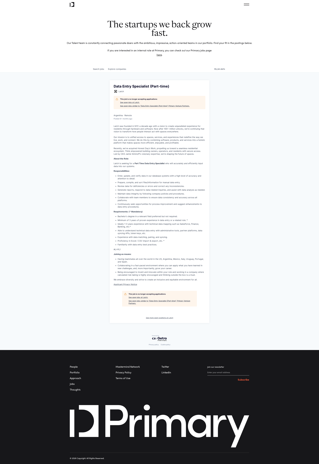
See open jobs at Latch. (130, 102)
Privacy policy (154, 345)
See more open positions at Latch (159, 318)
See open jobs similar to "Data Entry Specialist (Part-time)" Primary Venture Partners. (155, 106)
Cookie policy (165, 345)
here (159, 54)
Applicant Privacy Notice (125, 284)
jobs (98, 69)
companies (117, 69)
